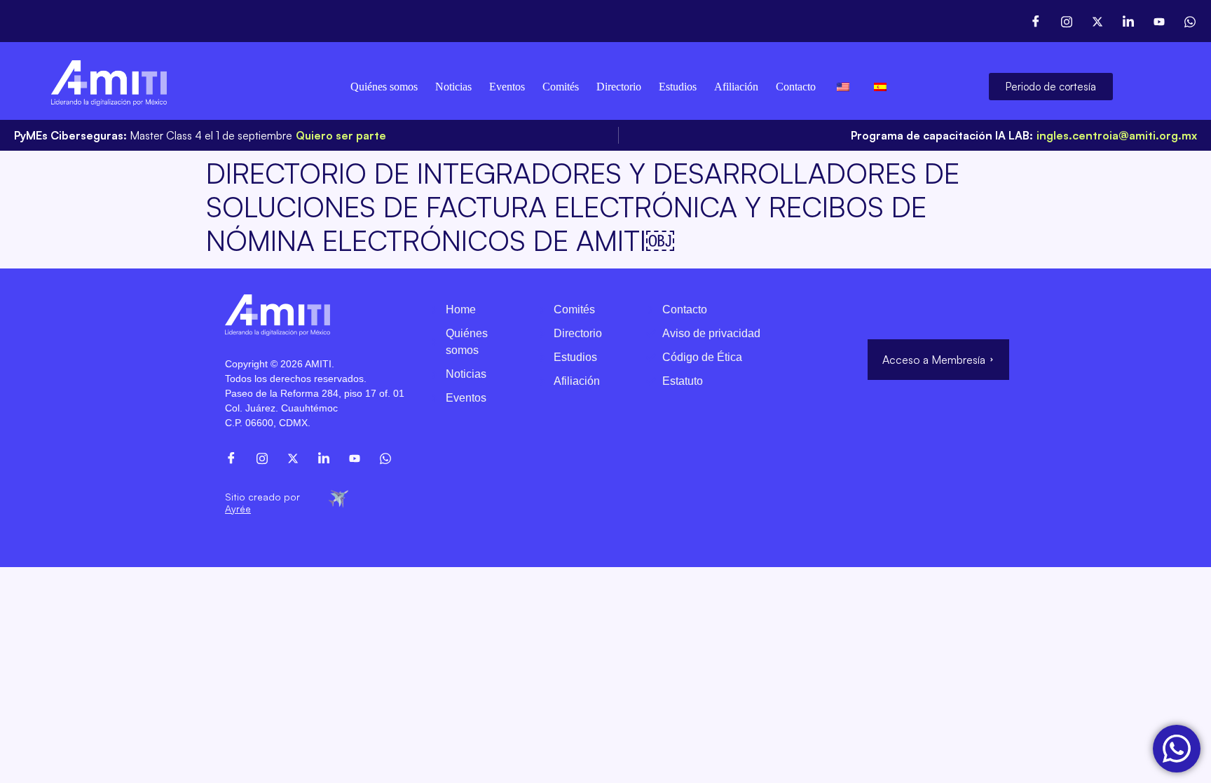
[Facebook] (1035, 21)
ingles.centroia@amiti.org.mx (1116, 135)
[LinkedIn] (1128, 21)
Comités (560, 87)
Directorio (618, 87)
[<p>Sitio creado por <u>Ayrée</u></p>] (338, 498)
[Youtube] (1159, 21)
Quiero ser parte (341, 135)
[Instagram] (1066, 21)
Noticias (453, 87)
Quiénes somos (384, 87)
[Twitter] (1097, 21)
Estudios (678, 87)
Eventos (507, 87)
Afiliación (736, 87)
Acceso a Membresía (933, 360)
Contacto (796, 87)
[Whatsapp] (1189, 21)
